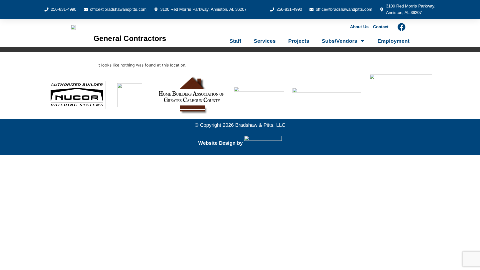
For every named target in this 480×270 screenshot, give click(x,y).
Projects (298, 41)
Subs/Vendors (339, 41)
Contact (380, 26)
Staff (235, 41)
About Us (359, 26)
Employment (394, 41)
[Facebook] (402, 27)
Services (265, 41)
